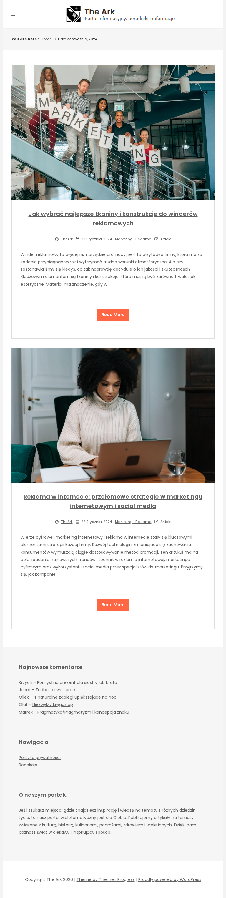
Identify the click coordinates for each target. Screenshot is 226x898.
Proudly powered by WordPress (169, 879)
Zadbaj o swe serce (55, 690)
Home (46, 39)
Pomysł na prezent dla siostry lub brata (77, 682)
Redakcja (28, 765)
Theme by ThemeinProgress (106, 879)
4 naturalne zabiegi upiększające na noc (75, 697)
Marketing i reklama (133, 239)
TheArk (67, 239)
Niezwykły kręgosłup (52, 704)
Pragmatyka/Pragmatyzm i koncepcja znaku (83, 712)
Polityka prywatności (40, 757)
